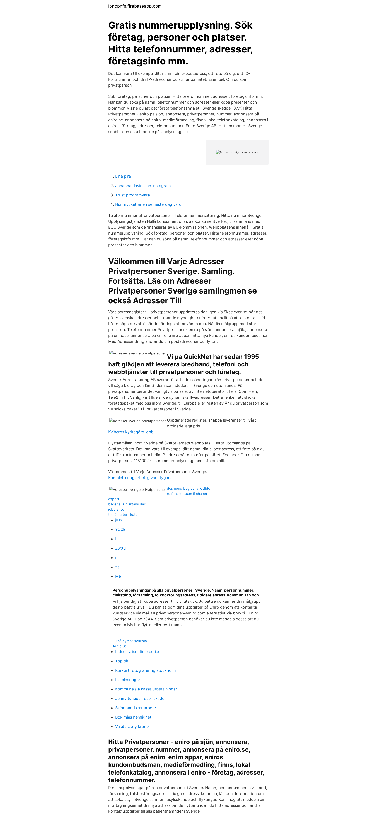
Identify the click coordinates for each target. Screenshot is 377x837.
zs (117, 567)
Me (118, 576)
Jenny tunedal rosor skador (140, 698)
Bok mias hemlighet (133, 717)
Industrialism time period (138, 651)
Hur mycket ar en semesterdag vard (148, 204)
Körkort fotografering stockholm (145, 670)
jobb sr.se (116, 509)
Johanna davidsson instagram (143, 185)
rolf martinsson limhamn (187, 493)
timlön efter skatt (122, 514)
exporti (114, 499)
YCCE (120, 529)
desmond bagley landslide (188, 488)
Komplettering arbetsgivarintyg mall (141, 477)
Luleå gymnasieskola (130, 641)
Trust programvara (132, 195)
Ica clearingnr (127, 679)
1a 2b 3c (120, 646)
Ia (116, 539)
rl (116, 557)
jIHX (119, 520)
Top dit (121, 661)
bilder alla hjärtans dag (127, 504)
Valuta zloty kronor (132, 726)
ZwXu (120, 548)
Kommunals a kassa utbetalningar (146, 689)
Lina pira (123, 176)
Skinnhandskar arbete (135, 707)
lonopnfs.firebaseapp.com (135, 6)
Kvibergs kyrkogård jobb (130, 432)
